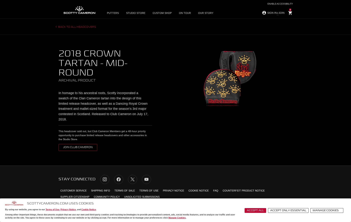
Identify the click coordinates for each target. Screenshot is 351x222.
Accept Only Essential (288, 210)
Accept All (255, 210)
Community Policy (107, 196)
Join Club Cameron (78, 147)
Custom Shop (162, 13)
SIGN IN (272, 12)
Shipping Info (100, 190)
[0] (290, 13)
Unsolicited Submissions (142, 196)
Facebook (118, 179)
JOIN (281, 12)
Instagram (104, 179)
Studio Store (135, 13)
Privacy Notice (68, 209)
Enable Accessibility (280, 4)
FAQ (215, 190)
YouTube (146, 179)
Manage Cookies (177, 218)
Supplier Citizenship (74, 196)
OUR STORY (205, 13)
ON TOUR (185, 13)
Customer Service (73, 190)
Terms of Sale (124, 190)
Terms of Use (52, 209)
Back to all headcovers (77, 27)
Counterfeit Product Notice (244, 190)
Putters (113, 13)
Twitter (132, 179)
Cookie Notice (88, 209)
